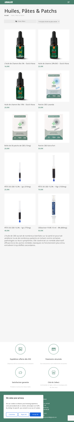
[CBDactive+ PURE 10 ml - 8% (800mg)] (53, 209)
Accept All (35, 414)
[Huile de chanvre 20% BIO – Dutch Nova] (53, 45)
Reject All (23, 414)
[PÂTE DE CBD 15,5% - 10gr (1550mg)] (53, 168)
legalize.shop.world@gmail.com (47, 417)
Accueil (6, 15)
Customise (12, 414)
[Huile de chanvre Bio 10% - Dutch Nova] (20, 86)
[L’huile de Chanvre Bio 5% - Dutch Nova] (20, 45)
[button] (69, 2)
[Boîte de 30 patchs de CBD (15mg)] (20, 127)
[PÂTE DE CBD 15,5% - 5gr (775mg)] (20, 209)
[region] (23, 406)
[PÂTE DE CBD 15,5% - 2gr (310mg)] (20, 168)
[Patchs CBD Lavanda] (53, 86)
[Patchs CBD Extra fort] (53, 127)
